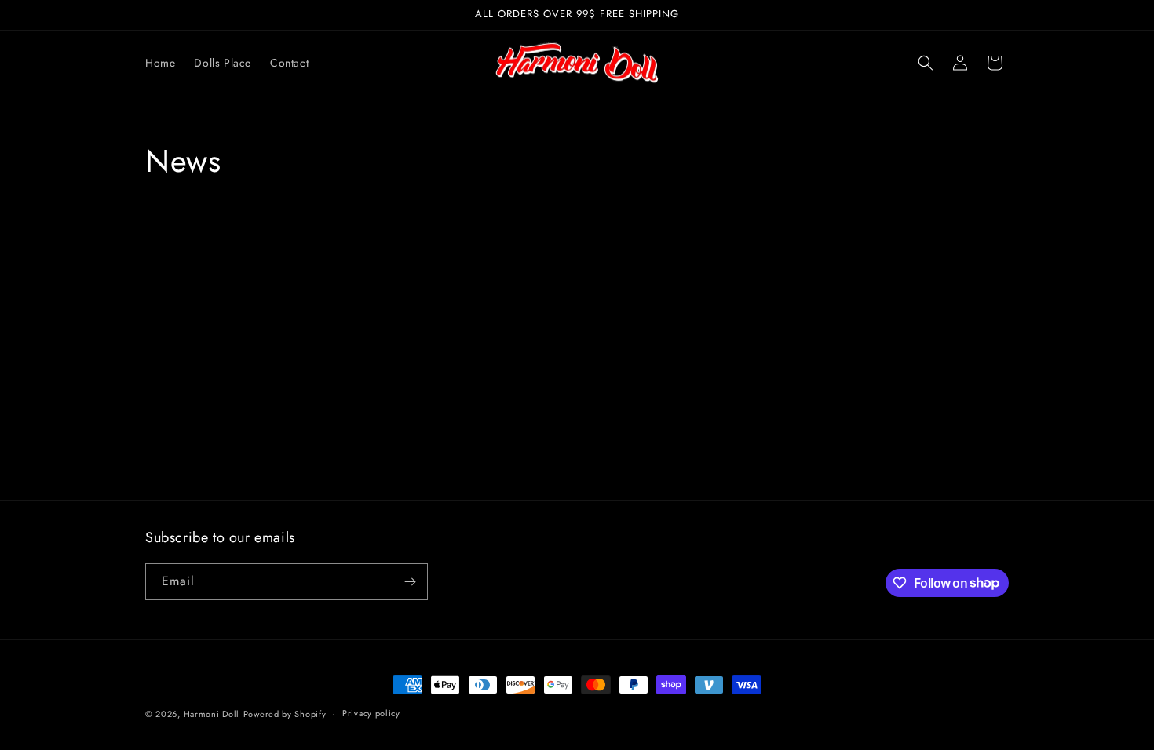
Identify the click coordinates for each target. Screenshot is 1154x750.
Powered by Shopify (285, 714)
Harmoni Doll (211, 714)
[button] (925, 63)
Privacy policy (371, 713)
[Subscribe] (410, 581)
